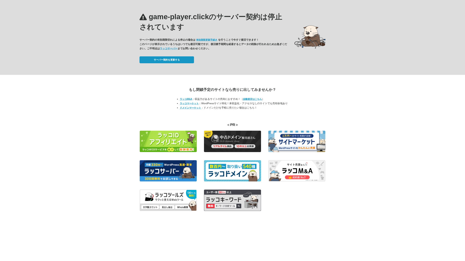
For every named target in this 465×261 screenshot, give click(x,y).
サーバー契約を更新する (167, 59)
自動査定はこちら (252, 99)
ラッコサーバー (169, 48)
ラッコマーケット (189, 103)
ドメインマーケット (190, 107)
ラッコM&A (186, 99)
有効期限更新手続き (206, 39)
